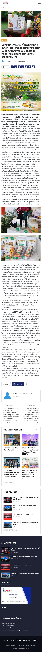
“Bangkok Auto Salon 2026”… (23, 514)
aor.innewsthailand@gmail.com (16, 630)
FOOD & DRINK (33, 640)
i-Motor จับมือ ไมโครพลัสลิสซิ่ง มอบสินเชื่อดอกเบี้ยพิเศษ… (25, 498)
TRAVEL (4, 40)
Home (6, 640)
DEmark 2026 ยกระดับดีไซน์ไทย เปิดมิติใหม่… (24, 507)
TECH (25, 640)
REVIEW (12, 640)
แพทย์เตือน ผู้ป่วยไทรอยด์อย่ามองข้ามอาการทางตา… (25, 523)
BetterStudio (25, 648)
